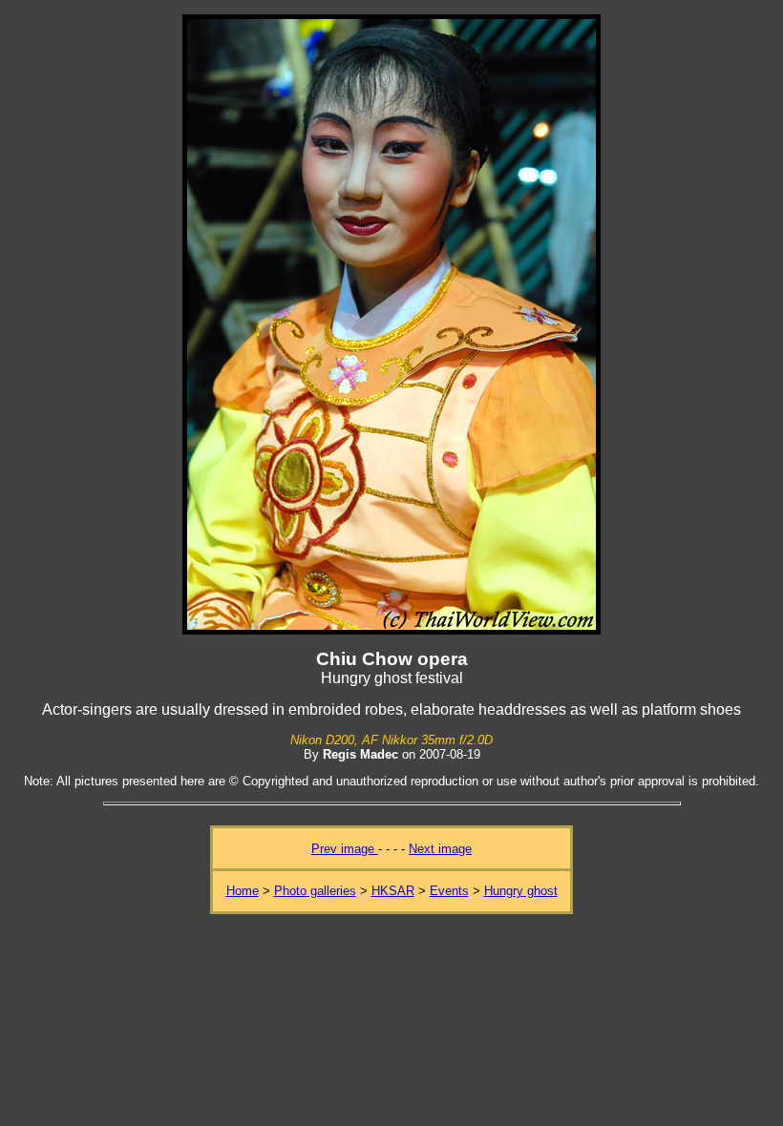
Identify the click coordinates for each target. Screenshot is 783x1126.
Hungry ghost (521, 891)
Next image (440, 849)
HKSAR (392, 891)
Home (242, 891)
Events (449, 891)
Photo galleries (315, 891)
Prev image (344, 849)
